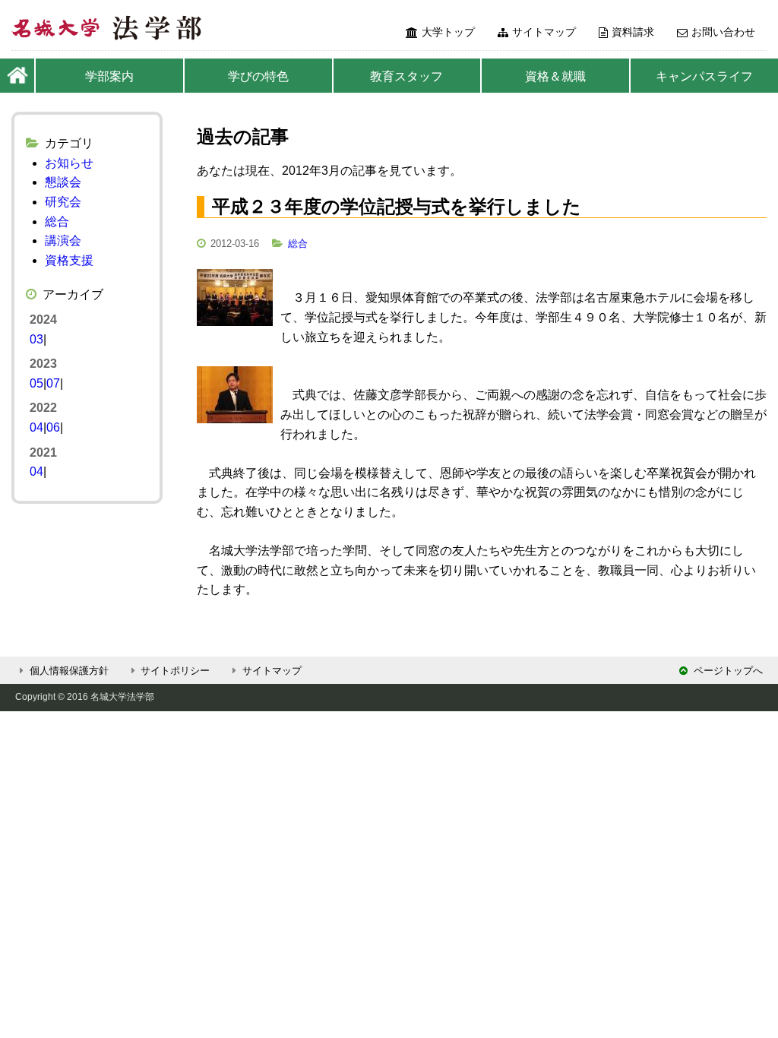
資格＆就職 (555, 76)
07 (53, 383)
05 (36, 383)
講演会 (63, 240)
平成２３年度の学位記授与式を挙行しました (396, 206)
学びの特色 (258, 76)
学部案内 (109, 76)
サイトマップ (544, 32)
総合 (298, 243)
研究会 (63, 201)
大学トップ (448, 32)
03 (36, 339)
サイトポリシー (175, 670)
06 (53, 427)
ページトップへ (728, 670)
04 (36, 427)
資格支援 (69, 260)
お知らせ (69, 163)
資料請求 (633, 32)
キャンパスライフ (704, 76)
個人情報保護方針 (69, 670)
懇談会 (63, 182)
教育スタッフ (406, 76)
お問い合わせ (723, 32)
